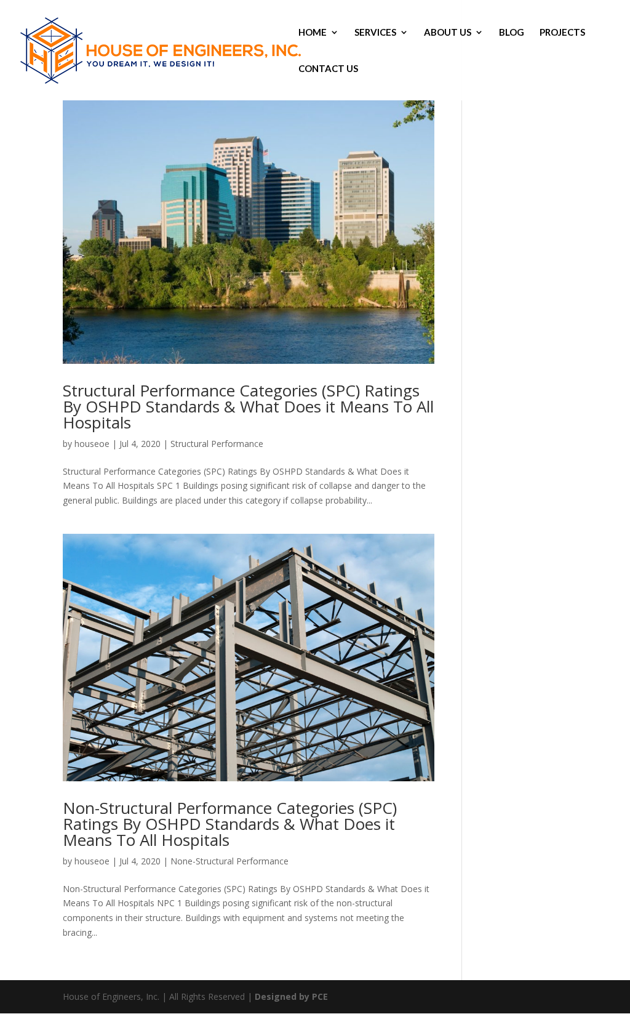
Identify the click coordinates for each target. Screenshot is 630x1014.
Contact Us (328, 69)
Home (312, 33)
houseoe (92, 443)
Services (375, 33)
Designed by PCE (291, 996)
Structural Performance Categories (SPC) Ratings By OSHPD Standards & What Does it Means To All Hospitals (248, 406)
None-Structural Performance (229, 861)
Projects (562, 33)
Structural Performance (216, 443)
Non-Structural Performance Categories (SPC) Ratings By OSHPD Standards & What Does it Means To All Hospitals (230, 824)
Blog (511, 33)
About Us (447, 33)
